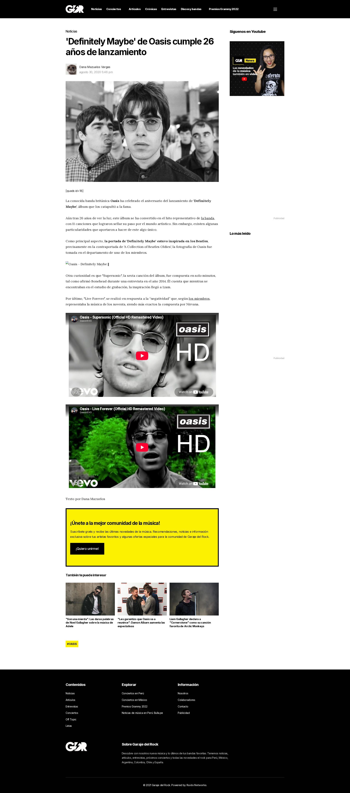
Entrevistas (168, 9)
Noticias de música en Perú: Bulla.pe (142, 712)
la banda (207, 218)
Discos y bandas (191, 9)
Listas (69, 725)
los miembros (199, 298)
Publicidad (184, 712)
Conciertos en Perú (133, 693)
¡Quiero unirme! (87, 549)
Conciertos (113, 9)
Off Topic (71, 719)
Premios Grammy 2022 (223, 9)
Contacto (183, 706)
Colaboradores (186, 699)
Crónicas (151, 9)
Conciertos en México (134, 699)
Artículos (135, 9)
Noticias (96, 9)
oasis (73, 643)
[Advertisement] (257, 161)
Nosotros (183, 693)
